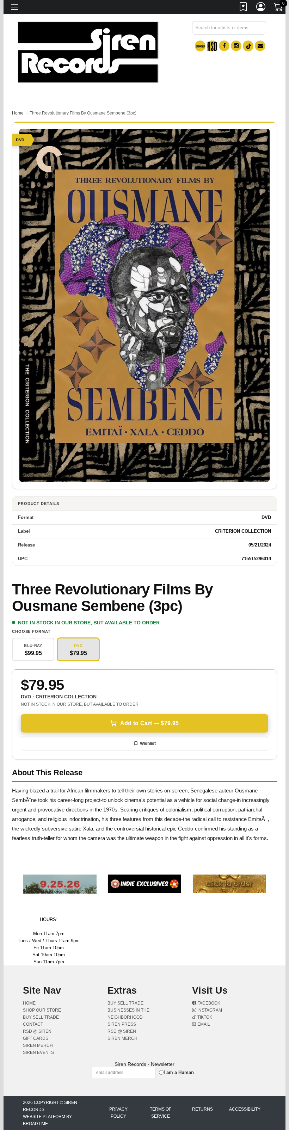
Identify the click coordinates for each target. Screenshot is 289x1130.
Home (18, 113)
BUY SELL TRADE (41, 1017)
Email (203, 1024)
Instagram (209, 1010)
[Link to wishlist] (243, 8)
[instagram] (236, 46)
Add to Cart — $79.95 (149, 723)
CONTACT (33, 1024)
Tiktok (204, 1017)
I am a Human (179, 1072)
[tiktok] (248, 46)
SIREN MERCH (38, 1045)
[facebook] (224, 46)
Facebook (208, 1003)
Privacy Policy (118, 1113)
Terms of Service (160, 1113)
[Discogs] (200, 46)
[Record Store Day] (212, 46)
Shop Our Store (42, 1010)
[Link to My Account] (261, 8)
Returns (202, 1109)
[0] (278, 8)
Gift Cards (35, 1038)
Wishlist (148, 743)
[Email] (260, 46)
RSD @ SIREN (37, 1031)
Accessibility (244, 1109)
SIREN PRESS (121, 1024)
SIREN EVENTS (38, 1052)
